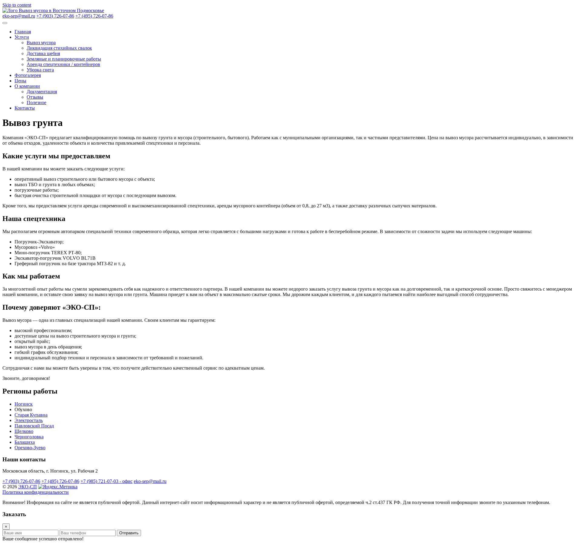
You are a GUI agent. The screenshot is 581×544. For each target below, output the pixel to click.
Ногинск (24, 404)
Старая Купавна (31, 414)
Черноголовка (29, 436)
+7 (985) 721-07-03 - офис (106, 481)
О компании (27, 86)
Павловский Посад (34, 425)
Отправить (129, 533)
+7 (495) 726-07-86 (94, 15)
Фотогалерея (28, 75)
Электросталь (29, 420)
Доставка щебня (43, 53)
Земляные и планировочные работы (64, 58)
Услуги (22, 37)
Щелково (24, 431)
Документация (42, 91)
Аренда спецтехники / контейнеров (63, 64)
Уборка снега (40, 69)
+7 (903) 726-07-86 (55, 15)
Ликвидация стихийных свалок (59, 48)
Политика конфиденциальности (35, 492)
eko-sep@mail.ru (18, 15)
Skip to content (16, 5)
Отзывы (35, 97)
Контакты (25, 107)
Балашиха (25, 442)
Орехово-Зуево (30, 447)
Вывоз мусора (41, 42)
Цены (20, 80)
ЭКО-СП (27, 486)
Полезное (36, 102)
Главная (23, 31)
